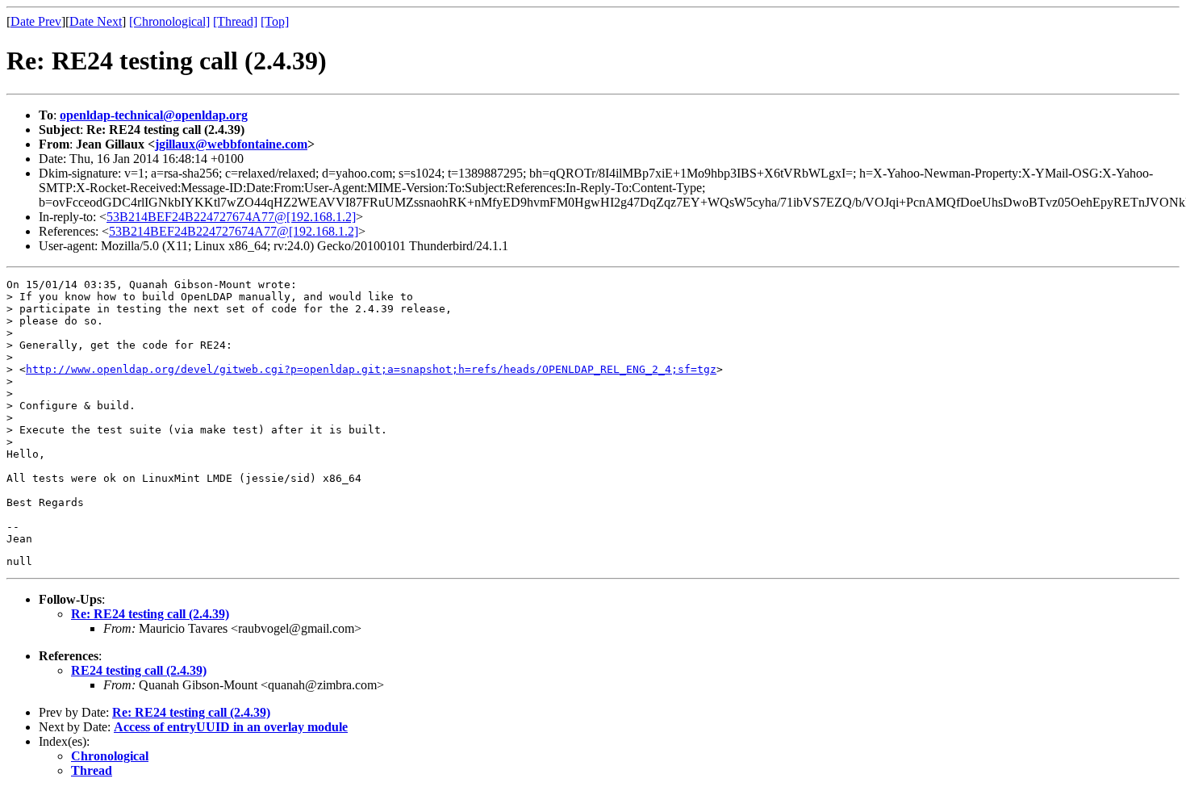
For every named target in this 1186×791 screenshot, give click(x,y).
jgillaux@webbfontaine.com (231, 144)
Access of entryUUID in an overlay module (231, 727)
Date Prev (35, 21)
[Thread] (235, 21)
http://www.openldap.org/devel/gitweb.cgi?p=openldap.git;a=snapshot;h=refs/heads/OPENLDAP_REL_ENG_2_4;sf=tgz (371, 369)
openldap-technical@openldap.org (154, 115)
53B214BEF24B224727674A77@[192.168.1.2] (231, 217)
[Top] (275, 21)
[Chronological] (169, 21)
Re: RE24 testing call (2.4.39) (150, 614)
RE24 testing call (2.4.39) (139, 670)
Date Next (95, 21)
